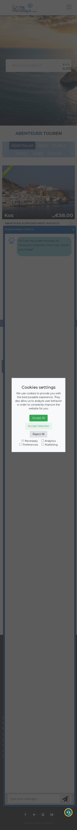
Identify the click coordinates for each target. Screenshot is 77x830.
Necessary (31, 441)
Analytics (50, 441)
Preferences (30, 444)
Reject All (38, 434)
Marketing (51, 444)
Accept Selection (38, 426)
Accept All (38, 418)
